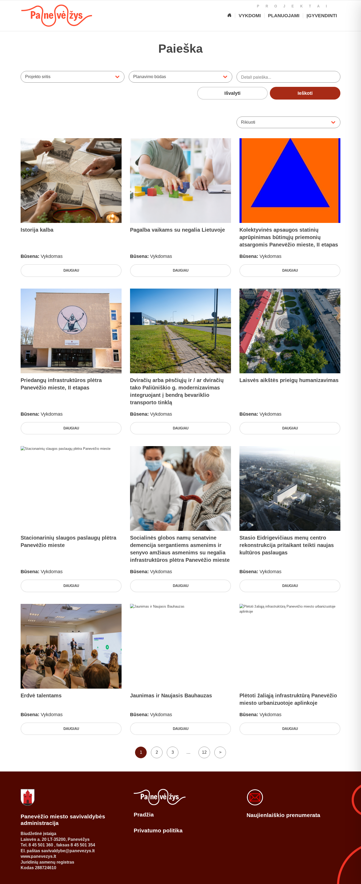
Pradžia (144, 814)
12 (204, 752)
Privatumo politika (158, 830)
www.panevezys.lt (38, 856)
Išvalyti (232, 93)
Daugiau (71, 270)
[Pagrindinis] (229, 15)
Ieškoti (305, 93)
